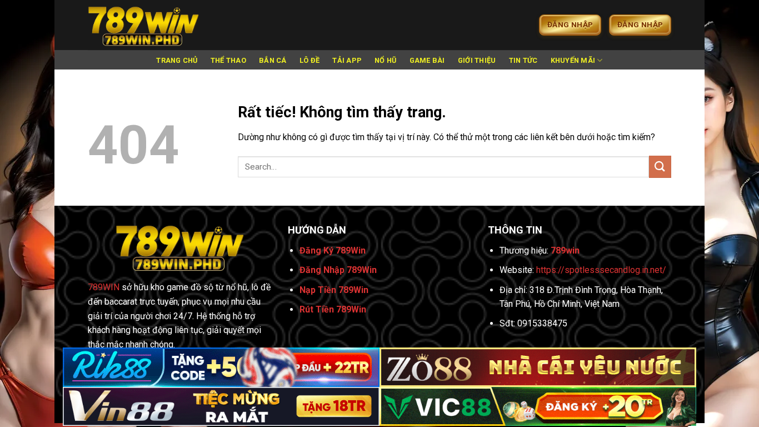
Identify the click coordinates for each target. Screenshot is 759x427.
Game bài (427, 60)
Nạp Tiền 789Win (333, 290)
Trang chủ (176, 60)
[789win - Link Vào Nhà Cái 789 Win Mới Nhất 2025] (143, 25)
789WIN (103, 287)
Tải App (347, 60)
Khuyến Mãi (573, 60)
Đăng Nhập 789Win (338, 270)
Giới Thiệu (477, 60)
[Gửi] (660, 166)
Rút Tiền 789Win (332, 309)
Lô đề (309, 60)
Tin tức (523, 60)
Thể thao (228, 60)
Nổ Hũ (385, 60)
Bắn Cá (273, 60)
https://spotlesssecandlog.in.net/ (601, 270)
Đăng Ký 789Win (332, 250)
